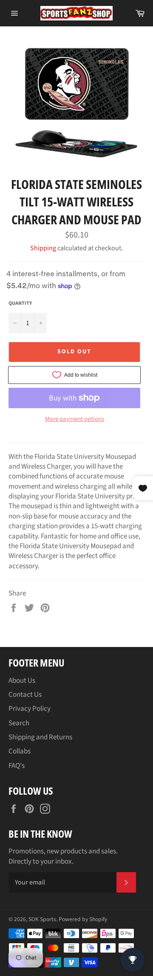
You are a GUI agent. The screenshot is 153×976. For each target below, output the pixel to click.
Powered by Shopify (83, 919)
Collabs (19, 751)
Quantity (20, 303)
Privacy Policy (29, 709)
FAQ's (16, 766)
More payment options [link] (74, 419)
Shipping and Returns (40, 737)
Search (18, 723)
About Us (21, 680)
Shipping (43, 248)
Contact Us (25, 695)
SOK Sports (42, 919)
